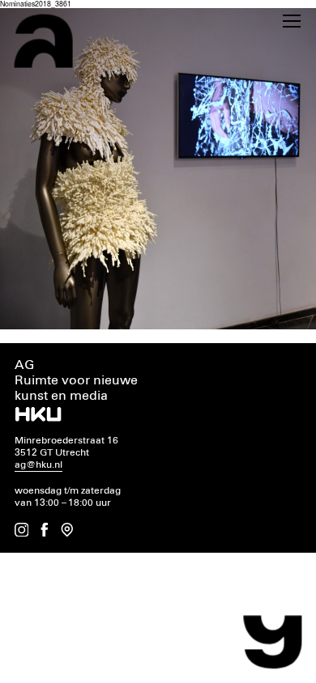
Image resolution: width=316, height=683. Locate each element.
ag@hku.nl (38, 465)
